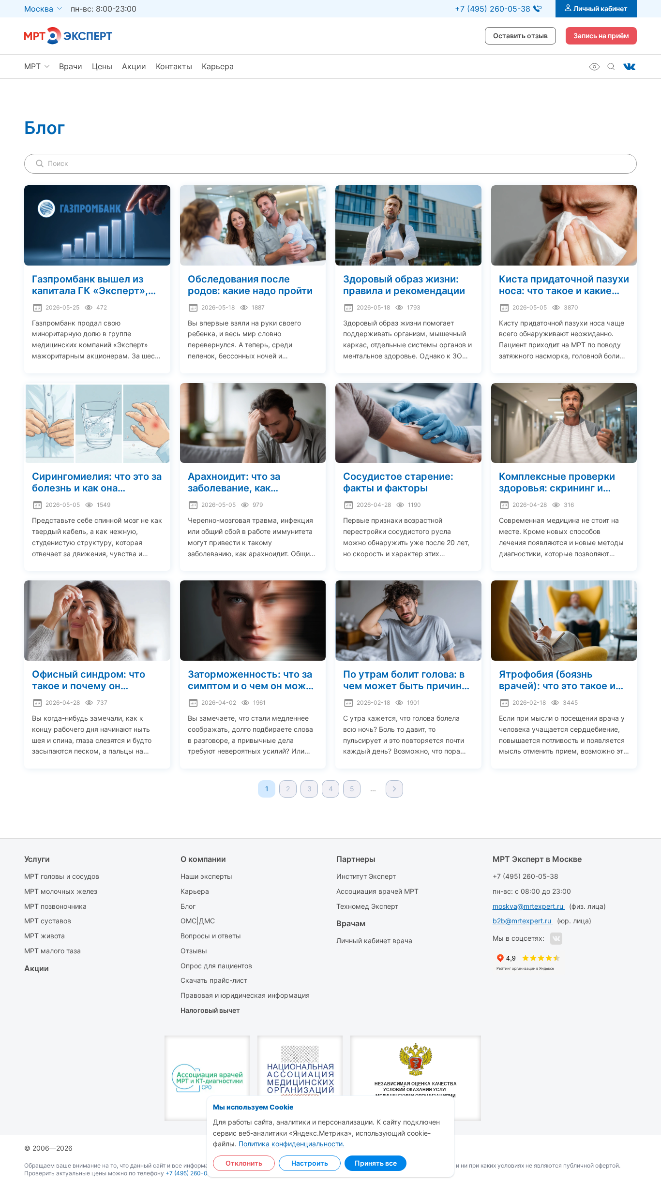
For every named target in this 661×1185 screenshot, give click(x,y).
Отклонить (243, 1163)
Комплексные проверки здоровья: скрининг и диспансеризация (557, 482)
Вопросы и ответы (210, 936)
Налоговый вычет (210, 1010)
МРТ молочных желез (60, 891)
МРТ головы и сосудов (61, 876)
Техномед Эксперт (367, 906)
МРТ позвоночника (55, 906)
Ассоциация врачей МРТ (377, 891)
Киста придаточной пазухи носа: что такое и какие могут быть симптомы (564, 284)
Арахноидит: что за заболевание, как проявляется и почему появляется (242, 482)
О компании (203, 859)
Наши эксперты (206, 876)
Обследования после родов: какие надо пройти (250, 284)
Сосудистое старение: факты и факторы (398, 482)
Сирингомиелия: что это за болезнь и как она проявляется (97, 482)
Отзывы (193, 951)
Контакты (174, 66)
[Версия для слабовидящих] (594, 66)
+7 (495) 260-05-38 (525, 876)
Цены (102, 66)
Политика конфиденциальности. (292, 1144)
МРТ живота (44, 936)
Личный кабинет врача (374, 940)
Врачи (70, 66)
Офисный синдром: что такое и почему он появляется (88, 680)
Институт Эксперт (366, 876)
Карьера (218, 66)
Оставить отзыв (520, 35)
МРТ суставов (47, 921)
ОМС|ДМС (197, 921)
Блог (187, 906)
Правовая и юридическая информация (245, 995)
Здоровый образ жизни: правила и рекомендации (404, 284)
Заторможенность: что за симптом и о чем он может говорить (252, 680)
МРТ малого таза (52, 951)
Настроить (309, 1163)
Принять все (376, 1163)
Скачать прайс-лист (213, 980)
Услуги (37, 859)
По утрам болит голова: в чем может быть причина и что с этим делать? (405, 680)
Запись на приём (601, 35)
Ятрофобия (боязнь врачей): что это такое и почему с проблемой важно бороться (557, 680)
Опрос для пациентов (216, 966)
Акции (134, 66)
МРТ (32, 66)
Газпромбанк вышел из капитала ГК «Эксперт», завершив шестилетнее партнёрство (90, 284)
